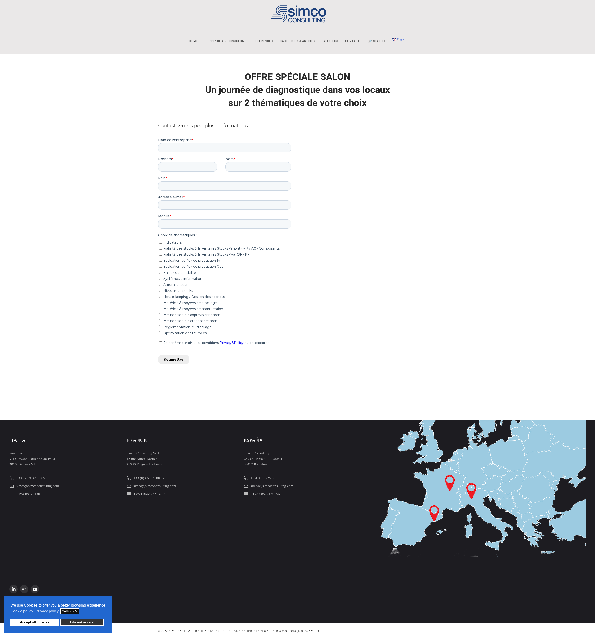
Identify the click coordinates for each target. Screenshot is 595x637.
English (401, 39)
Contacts (353, 41)
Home (193, 41)
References (263, 41)
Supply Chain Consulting (226, 41)
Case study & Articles (298, 41)
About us (330, 41)
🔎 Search (376, 41)
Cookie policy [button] (21, 611)
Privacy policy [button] (47, 611)
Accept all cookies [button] (34, 622)
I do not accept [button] (82, 622)
